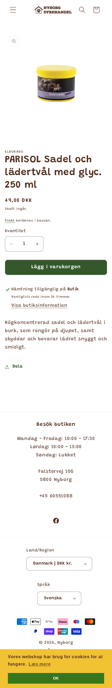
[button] (13, 10)
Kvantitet (15, 231)
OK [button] (56, 678)
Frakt (10, 220)
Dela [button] (18, 366)
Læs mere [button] (40, 664)
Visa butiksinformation (39, 305)
